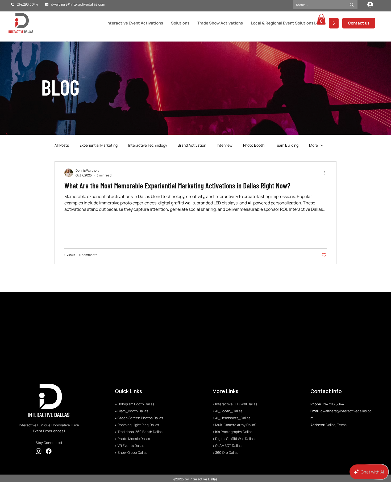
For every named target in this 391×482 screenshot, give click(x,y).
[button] (321, 19)
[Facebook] (48, 451)
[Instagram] (38, 451)
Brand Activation (192, 145)
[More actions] (326, 173)
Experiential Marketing (99, 145)
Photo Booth (253, 145)
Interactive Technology (147, 145)
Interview (224, 145)
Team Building (286, 145)
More (313, 145)
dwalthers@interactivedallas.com (78, 4)
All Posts (62, 145)
